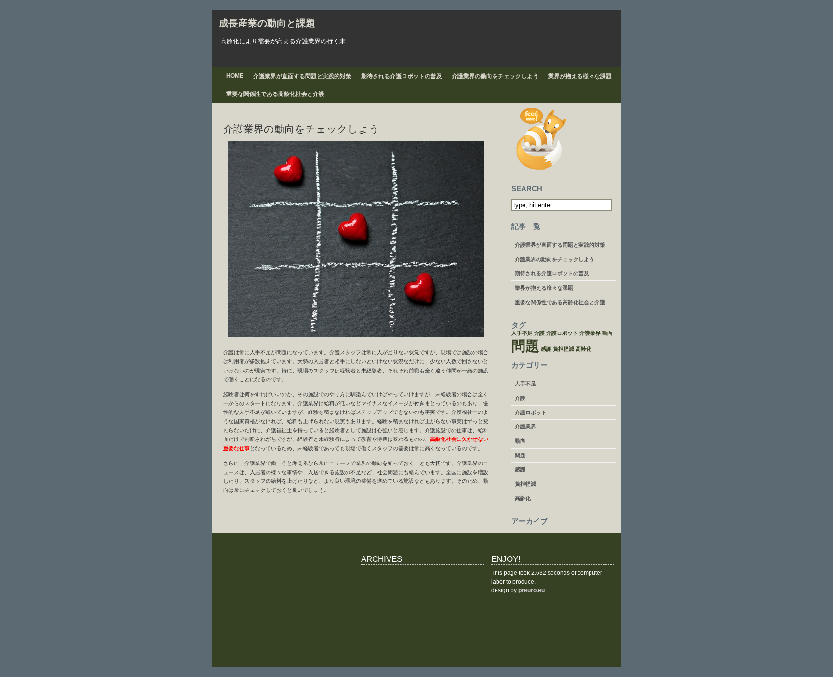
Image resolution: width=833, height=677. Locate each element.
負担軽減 (563, 349)
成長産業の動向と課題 (267, 23)
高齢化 (583, 349)
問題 (525, 346)
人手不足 (522, 333)
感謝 (546, 349)
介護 (539, 333)
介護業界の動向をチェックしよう (495, 76)
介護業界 (590, 333)
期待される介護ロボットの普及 (401, 76)
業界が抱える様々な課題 (580, 76)
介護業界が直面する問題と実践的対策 (302, 76)
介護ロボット (562, 333)
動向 (607, 333)
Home (234, 75)
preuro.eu (531, 590)
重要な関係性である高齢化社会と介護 (275, 94)
